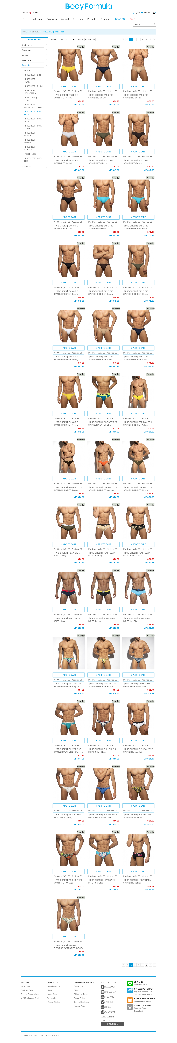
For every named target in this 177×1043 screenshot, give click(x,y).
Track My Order (27, 990)
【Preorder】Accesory (30, 148)
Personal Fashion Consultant (142, 1008)
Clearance (106, 19)
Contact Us (78, 986)
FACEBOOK (110, 987)
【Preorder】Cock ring (33, 159)
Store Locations (53, 986)
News (49, 990)
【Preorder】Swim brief (33, 113)
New (25, 19)
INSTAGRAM (110, 992)
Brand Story (52, 994)
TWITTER (109, 1002)
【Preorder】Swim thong (33, 127)
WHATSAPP (110, 1012)
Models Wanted (53, 1002)
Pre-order (92, 19)
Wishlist (147, 13)
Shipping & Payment (82, 994)
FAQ (76, 990)
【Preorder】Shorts (30, 134)
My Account (25, 986)
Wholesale (51, 998)
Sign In (137, 13)
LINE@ (108, 1007)
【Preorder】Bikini (33, 86)
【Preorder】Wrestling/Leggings (33, 106)
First (123, 39)
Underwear (37, 19)
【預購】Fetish (30, 154)
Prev (127, 39)
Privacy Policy (80, 1006)
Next (150, 39)
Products (34, 32)
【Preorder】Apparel (30, 141)
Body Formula (88, 6)
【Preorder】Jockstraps (30, 92)
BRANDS (120, 19)
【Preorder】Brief (33, 75)
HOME (24, 32)
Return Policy (79, 998)
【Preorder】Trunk (30, 80)
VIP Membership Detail (30, 998)
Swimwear (52, 19)
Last (154, 39)
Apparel (65, 19)
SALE (132, 19)
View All (28, 70)
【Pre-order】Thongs (31, 99)
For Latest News (140, 983)
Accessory (78, 19)
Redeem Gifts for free (144, 1000)
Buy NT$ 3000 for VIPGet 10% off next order (143, 991)
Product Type (34, 39)
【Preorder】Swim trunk (33, 120)
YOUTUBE (109, 997)
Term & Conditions (81, 1002)
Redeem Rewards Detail (30, 994)
